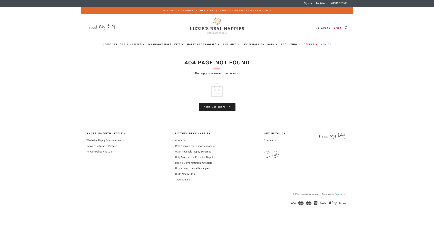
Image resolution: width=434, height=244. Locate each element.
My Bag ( (328, 27)
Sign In (308, 3)
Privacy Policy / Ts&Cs (99, 151)
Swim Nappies (253, 44)
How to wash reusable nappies (192, 168)
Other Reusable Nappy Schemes (193, 151)
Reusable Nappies (128, 44)
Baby (271, 44)
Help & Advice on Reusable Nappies (195, 157)
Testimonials (182, 179)
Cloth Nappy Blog (185, 174)
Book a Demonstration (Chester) (193, 162)
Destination (340, 194)
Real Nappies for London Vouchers (195, 146)
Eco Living (289, 44)
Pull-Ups (230, 44)
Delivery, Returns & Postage (101, 146)
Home (107, 44)
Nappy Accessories (202, 44)
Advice (326, 44)
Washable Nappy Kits (164, 44)
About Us (180, 140)
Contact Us (270, 140)
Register (321, 3)
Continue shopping (217, 107)
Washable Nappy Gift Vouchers (104, 140)
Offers (309, 44)
